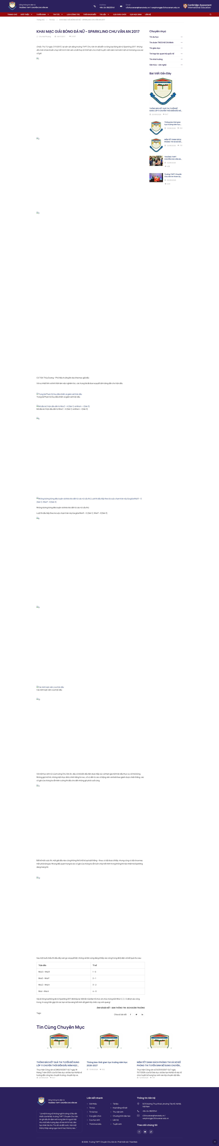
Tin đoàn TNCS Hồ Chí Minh (161, 42)
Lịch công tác (73, 14)
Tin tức (56, 14)
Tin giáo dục (154, 48)
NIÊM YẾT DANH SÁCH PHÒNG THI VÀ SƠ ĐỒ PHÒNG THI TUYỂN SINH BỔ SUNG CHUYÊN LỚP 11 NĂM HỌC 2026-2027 (159, 1065)
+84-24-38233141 (149, 1111)
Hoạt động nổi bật (120, 1107)
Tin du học (154, 37)
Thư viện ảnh (118, 1112)
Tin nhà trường (156, 59)
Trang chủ (12, 14)
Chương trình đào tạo (121, 1116)
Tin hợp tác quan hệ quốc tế (161, 53)
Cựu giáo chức (119, 14)
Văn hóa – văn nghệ (157, 65)
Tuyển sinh (41, 14)
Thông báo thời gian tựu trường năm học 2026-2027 (172, 124)
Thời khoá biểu (89, 14)
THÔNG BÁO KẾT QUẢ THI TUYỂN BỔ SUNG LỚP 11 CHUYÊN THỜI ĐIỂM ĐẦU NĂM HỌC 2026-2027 (165, 110)
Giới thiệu (25, 14)
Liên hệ (148, 14)
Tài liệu (103, 14)
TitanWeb (133, 1142)
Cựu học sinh (136, 14)
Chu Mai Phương (45, 36)
